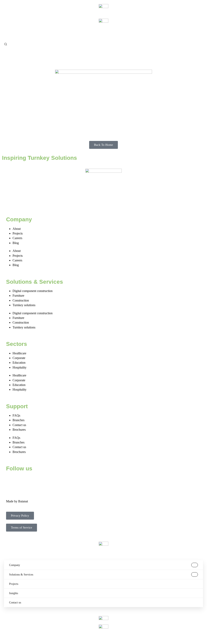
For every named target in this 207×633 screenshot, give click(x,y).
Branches (18, 420)
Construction (21, 300)
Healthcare (19, 353)
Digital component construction (33, 291)
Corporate (19, 358)
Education (19, 362)
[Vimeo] (55, 480)
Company (14, 565)
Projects (18, 233)
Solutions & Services (21, 574)
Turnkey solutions (24, 305)
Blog (16, 243)
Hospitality (19, 367)
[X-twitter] (22, 480)
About (17, 228)
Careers (17, 238)
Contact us (19, 425)
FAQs (16, 415)
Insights (13, 593)
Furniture (18, 295)
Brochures (19, 429)
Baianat (23, 501)
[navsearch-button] (5, 43)
